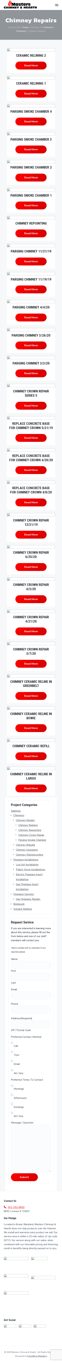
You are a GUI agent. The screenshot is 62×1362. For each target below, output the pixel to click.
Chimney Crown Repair (31, 835)
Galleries (16, 811)
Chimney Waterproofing (29, 854)
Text (16, 1055)
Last (13, 982)
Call (16, 1046)
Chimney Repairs (25, 820)
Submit (24, 1177)
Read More (31, 65)
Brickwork (18, 904)
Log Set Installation (27, 864)
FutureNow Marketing (37, 1356)
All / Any (18, 1073)
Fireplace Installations (25, 859)
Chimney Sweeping (27, 849)
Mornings (19, 1088)
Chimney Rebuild (25, 845)
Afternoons (20, 1098)
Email (17, 1064)
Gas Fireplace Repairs (28, 899)
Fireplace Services (23, 894)
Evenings (19, 1107)
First (13, 971)
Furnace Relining (22, 909)
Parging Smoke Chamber (32, 840)
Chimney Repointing (29, 830)
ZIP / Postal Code (21, 1030)
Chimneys (18, 815)
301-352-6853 (16, 1207)
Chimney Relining (28, 825)
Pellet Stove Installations (30, 869)
